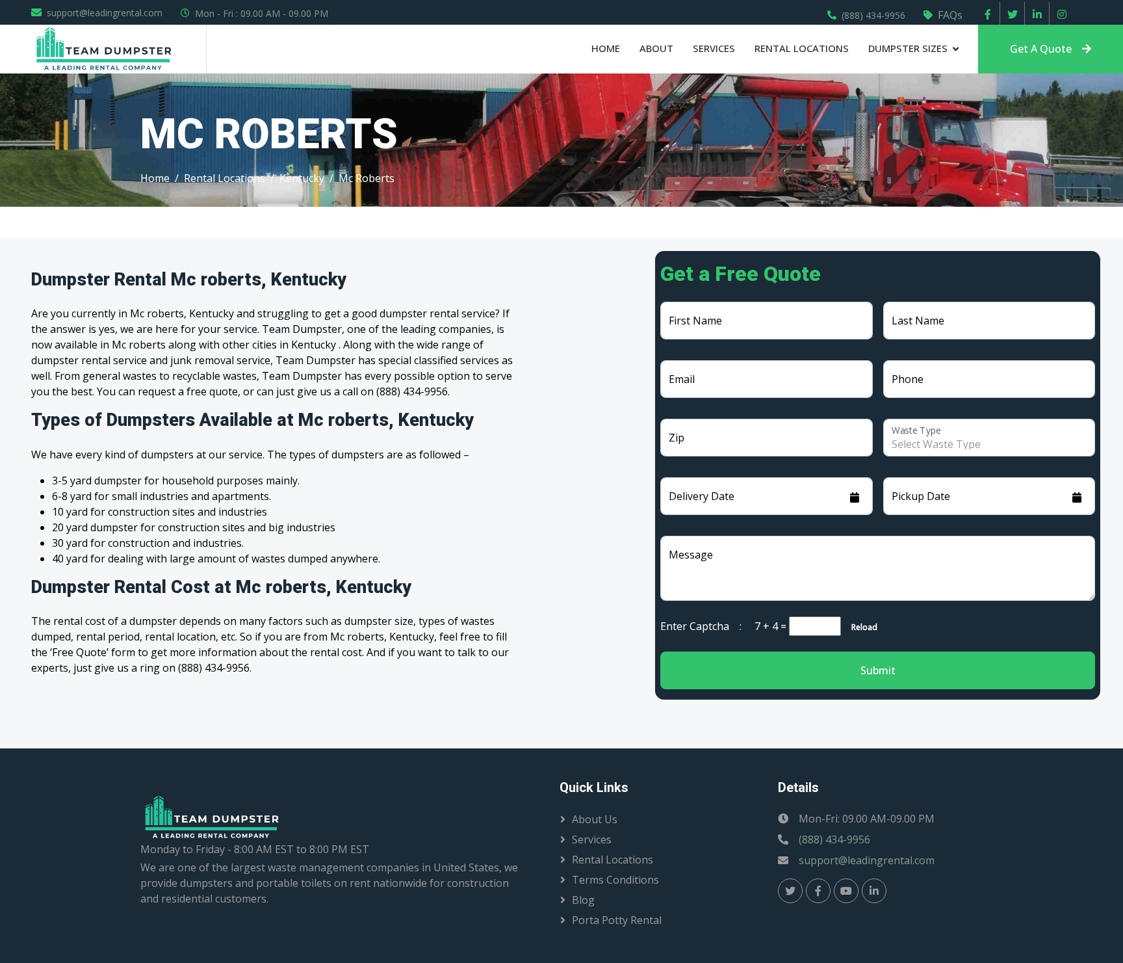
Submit (878, 670)
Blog (583, 900)
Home (605, 48)
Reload (860, 627)
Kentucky (301, 178)
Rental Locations (802, 48)
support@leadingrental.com (104, 13)
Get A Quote (1041, 49)
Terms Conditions (615, 880)
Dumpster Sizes (908, 48)
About (656, 48)
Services (714, 48)
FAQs (950, 15)
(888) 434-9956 (873, 15)
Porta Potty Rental (617, 920)
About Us (594, 819)
